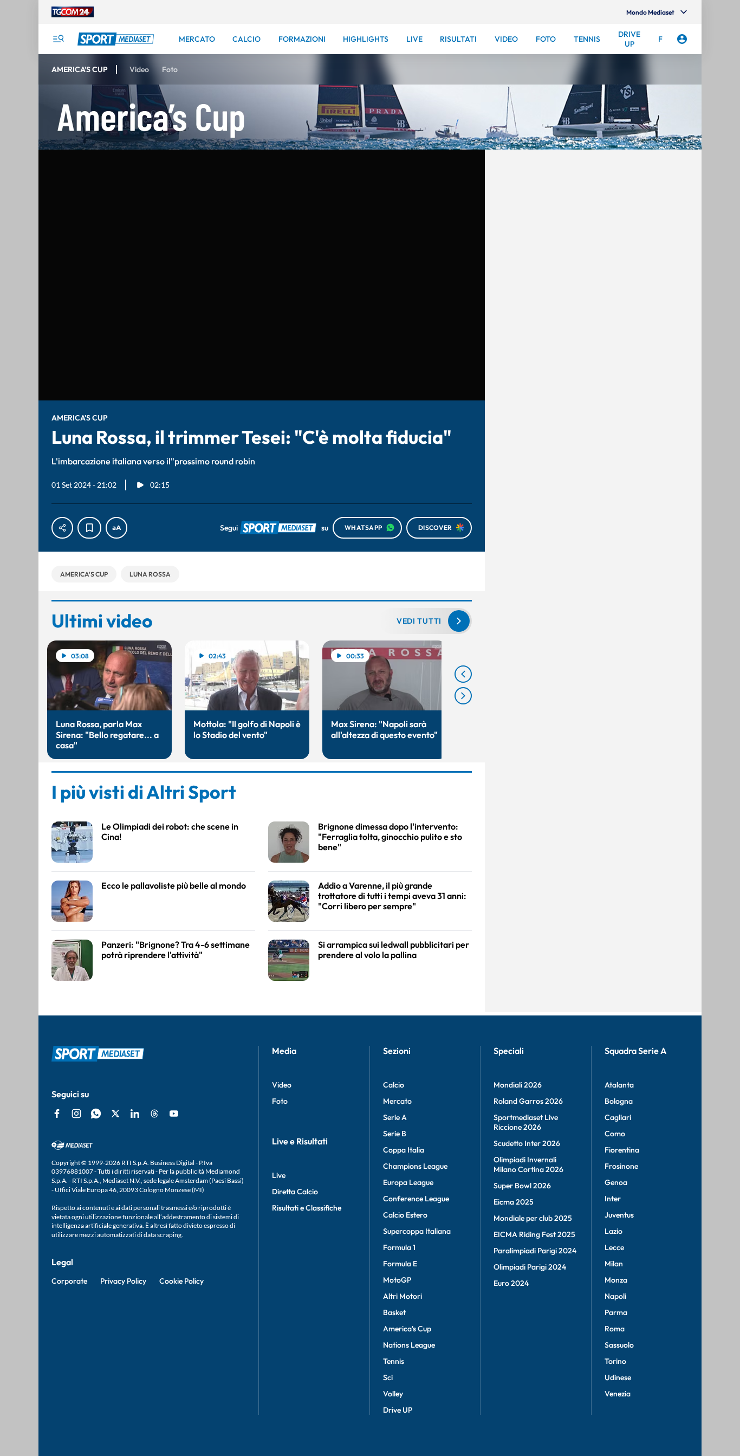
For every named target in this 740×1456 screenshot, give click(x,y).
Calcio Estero (405, 1215)
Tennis (393, 1361)
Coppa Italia (403, 1150)
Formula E (400, 1264)
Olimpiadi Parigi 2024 (530, 1267)
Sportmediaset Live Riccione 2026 (526, 1122)
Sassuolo (619, 1345)
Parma (616, 1312)
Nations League (409, 1345)
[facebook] (56, 1113)
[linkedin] (134, 1113)
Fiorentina (622, 1150)
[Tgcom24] (72, 12)
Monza (616, 1280)
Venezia (618, 1394)
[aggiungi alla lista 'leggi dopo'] (89, 528)
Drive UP (397, 1410)
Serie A (395, 1117)
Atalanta (619, 1085)
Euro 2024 (511, 1283)
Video (281, 1085)
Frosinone (621, 1166)
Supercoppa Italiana (417, 1231)
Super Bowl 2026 (522, 1185)
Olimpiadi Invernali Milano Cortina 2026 (528, 1164)
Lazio (613, 1231)
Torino (615, 1361)
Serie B (394, 1133)
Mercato (397, 1101)
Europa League (408, 1182)
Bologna (619, 1101)
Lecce (614, 1247)
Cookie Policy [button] (181, 1281)
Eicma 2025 (514, 1202)
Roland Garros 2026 (528, 1101)
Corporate (69, 1281)
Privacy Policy (123, 1281)
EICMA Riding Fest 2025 (534, 1234)
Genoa (616, 1182)
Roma (615, 1329)
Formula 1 (399, 1247)
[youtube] (173, 1113)
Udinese (618, 1377)
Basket (394, 1312)
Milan (614, 1264)
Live (278, 1175)
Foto (280, 1101)
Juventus (619, 1215)
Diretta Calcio (295, 1191)
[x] (115, 1113)
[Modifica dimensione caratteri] (116, 528)
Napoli (615, 1296)
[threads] (154, 1113)
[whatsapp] (95, 1113)
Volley (393, 1394)
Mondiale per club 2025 (533, 1218)
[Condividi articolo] (62, 528)
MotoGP (397, 1280)
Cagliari (618, 1117)
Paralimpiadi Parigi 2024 (535, 1251)
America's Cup (407, 1329)
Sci (388, 1377)
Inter (613, 1198)
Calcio (393, 1085)
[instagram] (76, 1113)
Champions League (415, 1166)
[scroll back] (463, 674)
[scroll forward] (463, 695)
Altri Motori (402, 1296)
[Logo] (117, 39)
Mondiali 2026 (518, 1085)
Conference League (416, 1198)
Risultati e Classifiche (306, 1208)
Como (615, 1133)
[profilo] (682, 39)
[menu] (57, 39)
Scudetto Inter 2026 (527, 1143)
